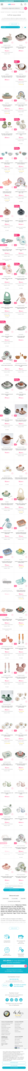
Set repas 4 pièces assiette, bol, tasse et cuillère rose (7, 76)
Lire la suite (14, 24)
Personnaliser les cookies (6, 1027)
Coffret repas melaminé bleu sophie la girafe (7, 735)
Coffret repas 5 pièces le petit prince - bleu (21, 105)
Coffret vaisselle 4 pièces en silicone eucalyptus (21, 764)
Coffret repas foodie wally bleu (21, 250)
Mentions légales (18, 1027)
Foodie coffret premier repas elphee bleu (7, 533)
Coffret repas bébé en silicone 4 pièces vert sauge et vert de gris (7, 504)
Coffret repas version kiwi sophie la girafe (21, 707)
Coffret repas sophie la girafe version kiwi (21, 735)
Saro (5, 913)
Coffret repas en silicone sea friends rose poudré (21, 678)
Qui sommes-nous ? (18, 1023)
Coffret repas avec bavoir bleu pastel (21, 819)
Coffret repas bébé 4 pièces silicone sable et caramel (21, 420)
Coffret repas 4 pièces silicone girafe (21, 366)
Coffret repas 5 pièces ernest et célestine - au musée (21, 877)
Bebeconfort (4, 908)
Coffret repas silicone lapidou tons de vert (7, 308)
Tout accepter (14, 1067)
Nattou (10, 911)
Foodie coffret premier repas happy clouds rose (21, 308)
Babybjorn (20, 906)
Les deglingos (9, 910)
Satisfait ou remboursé (5, 1034)
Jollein (3, 910)
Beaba (24, 905)
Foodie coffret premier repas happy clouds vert (21, 279)
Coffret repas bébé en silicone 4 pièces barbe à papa (7, 877)
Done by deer (17, 908)
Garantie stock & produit (5, 1033)
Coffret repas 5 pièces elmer (7, 365)
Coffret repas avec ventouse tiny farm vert (7, 819)
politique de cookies (7, 1060)
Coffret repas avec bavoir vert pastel (7, 793)
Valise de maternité (18, 1042)
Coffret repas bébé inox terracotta (21, 395)
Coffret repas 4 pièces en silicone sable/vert (7, 105)
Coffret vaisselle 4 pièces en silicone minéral (21, 620)
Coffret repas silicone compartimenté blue (21, 591)
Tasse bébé (23, 898)
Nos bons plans (17, 1024)
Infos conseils (17, 1039)
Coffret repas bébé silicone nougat (7, 337)
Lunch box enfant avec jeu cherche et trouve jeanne (21, 533)
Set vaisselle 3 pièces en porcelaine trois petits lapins (7, 478)
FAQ (2, 1045)
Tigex (14, 913)
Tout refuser (14, 1065)
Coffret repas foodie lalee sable (21, 134)
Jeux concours (17, 1040)
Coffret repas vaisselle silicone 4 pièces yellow (21, 562)
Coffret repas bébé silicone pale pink (7, 221)
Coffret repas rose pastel (7, 847)
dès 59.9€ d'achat (7, 941)
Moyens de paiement (5, 1031)
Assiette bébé (5, 898)
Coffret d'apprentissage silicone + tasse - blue (7, 250)
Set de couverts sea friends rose (7, 678)
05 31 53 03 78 (21, 956)
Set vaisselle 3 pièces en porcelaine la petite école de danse (7, 591)
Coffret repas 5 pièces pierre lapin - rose (21, 192)
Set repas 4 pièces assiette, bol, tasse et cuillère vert (7, 134)
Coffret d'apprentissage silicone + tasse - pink (7, 620)
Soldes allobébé (17, 1031)
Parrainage (17, 1043)
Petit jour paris (17, 911)
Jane (23, 908)
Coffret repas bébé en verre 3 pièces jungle (7, 163)
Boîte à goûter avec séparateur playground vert (7, 764)
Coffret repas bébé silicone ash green (7, 420)
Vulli (2, 906)
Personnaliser (14, 1062)
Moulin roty (4, 911)
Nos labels (3, 1040)
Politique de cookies (5, 1028)
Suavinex (9, 913)
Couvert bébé (15, 898)
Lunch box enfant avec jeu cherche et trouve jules (7, 562)
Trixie (18, 913)
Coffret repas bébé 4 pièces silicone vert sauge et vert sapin (7, 707)
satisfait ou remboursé (7, 955)
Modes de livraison (4, 1030)
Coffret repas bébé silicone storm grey (21, 221)
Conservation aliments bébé (14, 901)
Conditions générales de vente (7, 1023)
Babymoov (19, 905)
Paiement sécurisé (19, 1045)
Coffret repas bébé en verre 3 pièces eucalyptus (21, 163)
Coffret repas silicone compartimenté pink (7, 192)
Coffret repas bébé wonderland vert (21, 337)
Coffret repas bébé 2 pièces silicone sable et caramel (7, 449)
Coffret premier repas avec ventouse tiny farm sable (21, 449)
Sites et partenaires (4, 1039)
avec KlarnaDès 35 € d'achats (21, 942)
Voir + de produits (14, 889)
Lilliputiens (17, 910)
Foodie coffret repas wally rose (7, 279)
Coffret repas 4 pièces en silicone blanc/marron (21, 76)
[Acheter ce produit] (12, 43)
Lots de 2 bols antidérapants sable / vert (7, 48)
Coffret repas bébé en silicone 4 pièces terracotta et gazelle (21, 478)
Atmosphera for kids (10, 906)
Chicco (11, 908)
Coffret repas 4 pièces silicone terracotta (7, 649)
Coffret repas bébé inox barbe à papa (21, 48)
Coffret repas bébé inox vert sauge (7, 395)
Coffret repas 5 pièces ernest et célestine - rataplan (21, 848)
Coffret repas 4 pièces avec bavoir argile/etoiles (21, 504)
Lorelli (23, 910)
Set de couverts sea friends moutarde (21, 649)
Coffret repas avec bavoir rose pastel (21, 793)
